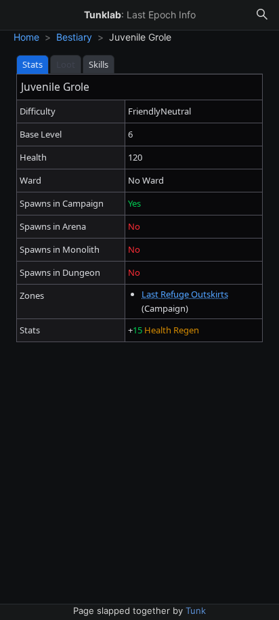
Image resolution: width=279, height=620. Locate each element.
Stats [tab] (32, 64)
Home (26, 37)
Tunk (196, 610)
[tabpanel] (139, 208)
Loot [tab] (65, 64)
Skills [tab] (98, 64)
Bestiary (74, 37)
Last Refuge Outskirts (185, 294)
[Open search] (262, 14)
